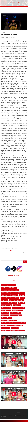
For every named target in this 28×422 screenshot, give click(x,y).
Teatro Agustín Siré (6, 305)
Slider (13, 302)
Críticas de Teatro (19, 292)
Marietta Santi (5, 37)
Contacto (24, 412)
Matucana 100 (14, 297)
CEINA (12, 285)
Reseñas (20, 300)
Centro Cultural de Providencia (9, 287)
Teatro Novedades (6, 325)
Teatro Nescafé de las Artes (18, 322)
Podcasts (12, 300)
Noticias (4, 300)
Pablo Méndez (12, 415)
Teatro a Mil (17, 305)
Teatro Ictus (5, 312)
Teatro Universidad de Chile (8, 330)
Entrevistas (5, 295)
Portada (18, 412)
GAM (22, 295)
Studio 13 (21, 302)
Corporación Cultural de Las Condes (10, 290)
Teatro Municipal (6, 317)
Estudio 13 (14, 295)
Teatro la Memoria (15, 312)
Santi (2, 415)
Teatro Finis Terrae (17, 310)
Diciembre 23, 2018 (13, 37)
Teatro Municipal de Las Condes (9, 320)
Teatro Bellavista (6, 307)
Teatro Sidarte (5, 327)
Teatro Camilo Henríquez (18, 307)
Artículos (3, 32)
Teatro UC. (14, 327)
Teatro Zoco (20, 330)
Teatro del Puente (6, 310)
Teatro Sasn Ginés (17, 325)
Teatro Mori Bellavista (16, 315)
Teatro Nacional (6, 322)
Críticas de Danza (6, 292)
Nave (22, 297)
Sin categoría (5, 302)
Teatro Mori (5, 315)
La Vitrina (5, 297)
